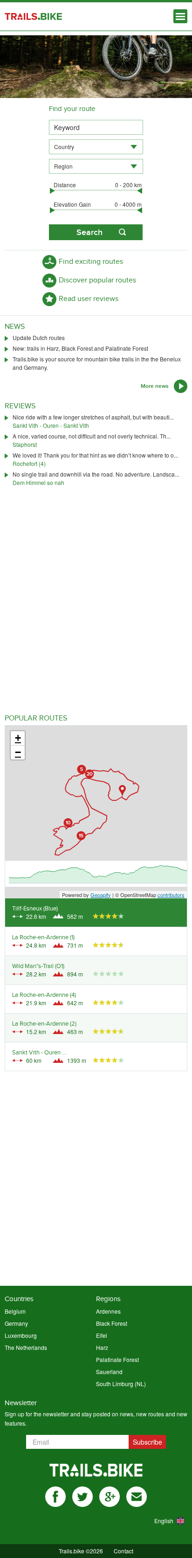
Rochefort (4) (29, 463)
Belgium (15, 1311)
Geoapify (100, 894)
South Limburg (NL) (121, 1384)
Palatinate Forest (117, 1359)
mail (136, 1496)
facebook (55, 1496)
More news (155, 386)
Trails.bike (33, 16)
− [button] (18, 752)
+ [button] (18, 738)
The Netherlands (26, 1347)
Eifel (101, 1335)
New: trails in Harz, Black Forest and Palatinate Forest (80, 348)
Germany (16, 1323)
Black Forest (111, 1323)
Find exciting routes (91, 261)
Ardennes (108, 1311)
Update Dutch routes (39, 337)
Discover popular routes (97, 280)
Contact (123, 1551)
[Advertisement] (96, 609)
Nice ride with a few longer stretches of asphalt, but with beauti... (93, 417)
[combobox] (96, 146)
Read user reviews (88, 299)
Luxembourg (21, 1335)
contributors (171, 894)
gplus (109, 1496)
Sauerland (109, 1371)
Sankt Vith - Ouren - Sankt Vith (51, 425)
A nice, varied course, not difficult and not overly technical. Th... (92, 436)
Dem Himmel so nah (38, 482)
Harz (102, 1347)
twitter (82, 1496)
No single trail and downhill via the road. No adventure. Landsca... (96, 474)
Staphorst (25, 444)
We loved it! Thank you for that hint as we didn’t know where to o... (95, 455)
